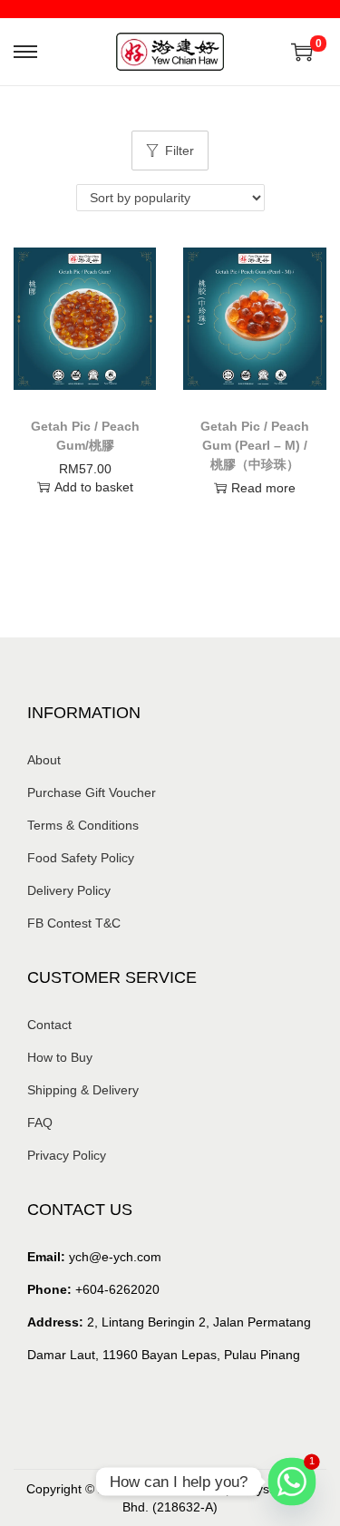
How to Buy (59, 1057)
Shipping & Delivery (83, 1090)
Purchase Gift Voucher (91, 792)
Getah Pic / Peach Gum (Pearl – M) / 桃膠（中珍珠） (254, 445)
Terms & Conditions (83, 825)
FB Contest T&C (74, 923)
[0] (302, 52)
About (44, 760)
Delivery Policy (69, 890)
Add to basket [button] (93, 487)
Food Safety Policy (80, 857)
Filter (179, 150)
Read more (263, 488)
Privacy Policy (66, 1155)
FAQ (40, 1122)
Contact (49, 1024)
